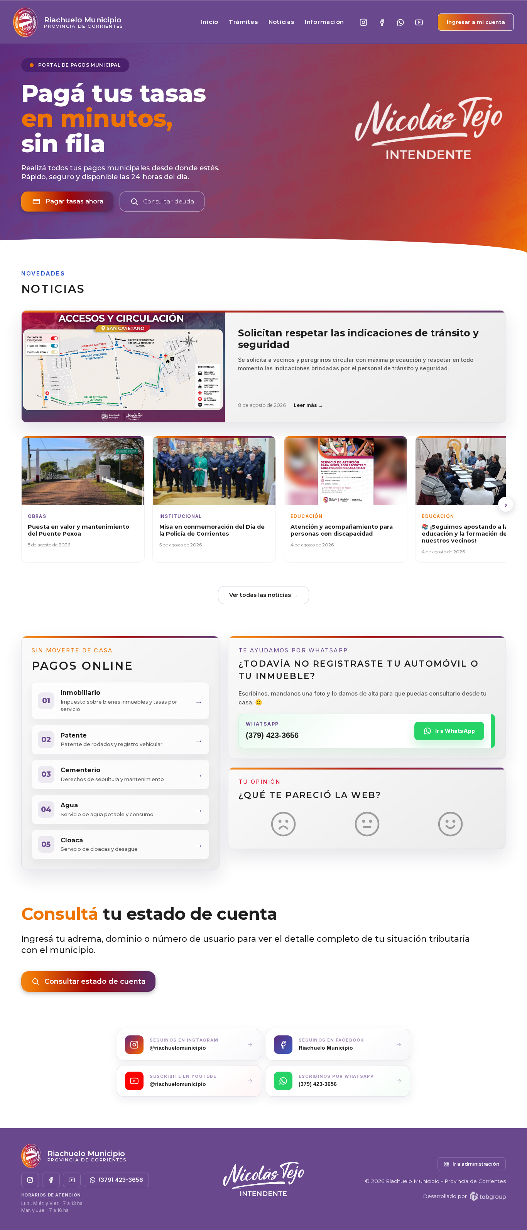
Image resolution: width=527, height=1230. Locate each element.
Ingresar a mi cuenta (476, 22)
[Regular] (367, 824)
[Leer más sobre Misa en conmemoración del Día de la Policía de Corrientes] (214, 499)
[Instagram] (363, 22)
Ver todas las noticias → (263, 594)
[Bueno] (450, 824)
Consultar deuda (168, 201)
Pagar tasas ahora (74, 201)
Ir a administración (476, 1164)
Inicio (210, 21)
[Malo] (283, 824)
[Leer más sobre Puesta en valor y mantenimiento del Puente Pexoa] (83, 499)
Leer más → (308, 405)
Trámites (243, 21)
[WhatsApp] (400, 22)
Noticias (281, 21)
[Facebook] (381, 22)
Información (324, 21)
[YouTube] (418, 22)
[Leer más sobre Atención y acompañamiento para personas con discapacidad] (345, 499)
